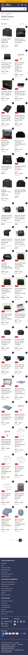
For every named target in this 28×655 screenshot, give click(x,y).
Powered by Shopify (6, 651)
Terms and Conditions (7, 588)
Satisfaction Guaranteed (7, 584)
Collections (9, 13)
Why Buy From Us (5, 605)
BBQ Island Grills (5, 569)
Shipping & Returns (6, 590)
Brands (17, 642)
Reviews (3, 609)
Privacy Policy (5, 586)
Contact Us (4, 603)
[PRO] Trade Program (7, 611)
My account (4, 613)
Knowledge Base (5, 607)
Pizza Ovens (4, 572)
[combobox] (14, 8)
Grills (2, 565)
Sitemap (3, 593)
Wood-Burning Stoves (7, 574)
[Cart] (22, 5)
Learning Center (5, 644)
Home (2, 13)
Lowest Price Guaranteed (8, 582)
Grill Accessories (5, 576)
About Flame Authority (7, 601)
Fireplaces (4, 563)
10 (16, 540)
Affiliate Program (5, 595)
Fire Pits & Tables (5, 567)
